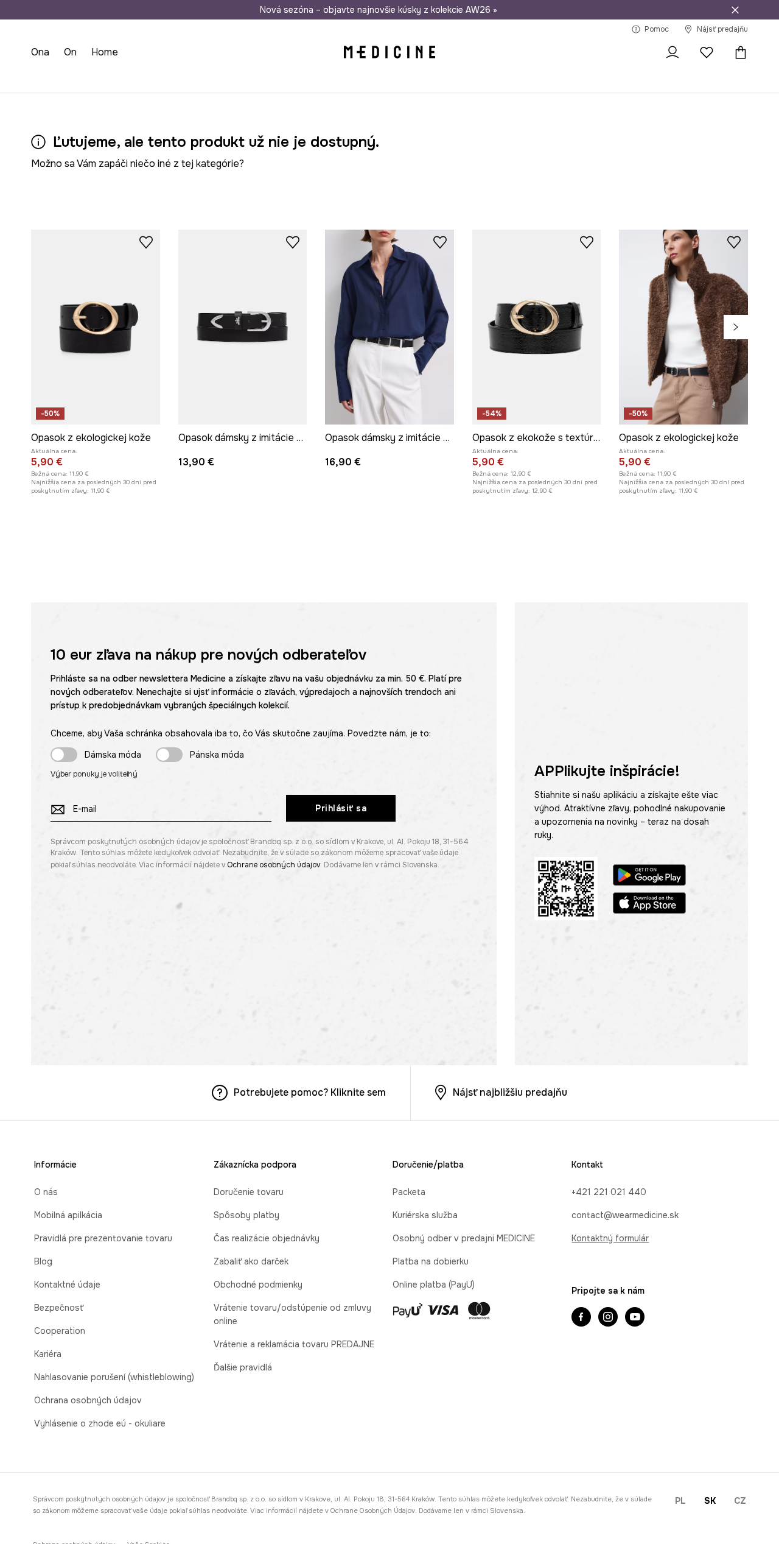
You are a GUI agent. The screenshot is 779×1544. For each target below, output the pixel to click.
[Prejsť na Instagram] (608, 1318)
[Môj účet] (672, 52)
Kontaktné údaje (67, 1284)
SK (710, 1500)
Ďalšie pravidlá (243, 1367)
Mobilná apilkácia (68, 1215)
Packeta (409, 1191)
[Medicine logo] (389, 52)
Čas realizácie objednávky (267, 1238)
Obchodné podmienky (258, 1284)
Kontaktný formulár (610, 1238)
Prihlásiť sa (340, 808)
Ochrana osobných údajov (88, 1400)
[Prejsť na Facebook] (581, 1318)
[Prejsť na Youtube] (635, 1318)
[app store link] (649, 904)
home (104, 52)
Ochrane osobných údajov (273, 865)
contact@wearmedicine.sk (625, 1215)
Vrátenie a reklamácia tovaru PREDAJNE (294, 1344)
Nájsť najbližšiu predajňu (510, 1092)
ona (40, 52)
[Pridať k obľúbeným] (146, 242)
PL (680, 1500)
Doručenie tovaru (249, 1191)
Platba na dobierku (431, 1261)
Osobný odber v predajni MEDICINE (464, 1238)
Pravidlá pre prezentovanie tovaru (103, 1238)
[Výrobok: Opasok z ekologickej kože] (95, 327)
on (70, 52)
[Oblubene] (706, 52)
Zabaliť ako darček (251, 1261)
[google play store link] (649, 876)
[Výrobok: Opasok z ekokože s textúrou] (536, 327)
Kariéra (47, 1353)
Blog (43, 1261)
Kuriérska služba (425, 1215)
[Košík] (737, 52)
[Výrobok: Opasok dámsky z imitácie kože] (242, 327)
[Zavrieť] (735, 9)
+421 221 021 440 (608, 1191)
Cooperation (59, 1330)
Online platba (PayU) (434, 1284)
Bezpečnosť (58, 1307)
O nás (46, 1191)
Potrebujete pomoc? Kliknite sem (310, 1092)
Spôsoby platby (246, 1215)
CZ (740, 1500)
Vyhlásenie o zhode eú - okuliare (100, 1423)
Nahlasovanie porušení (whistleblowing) (114, 1377)
